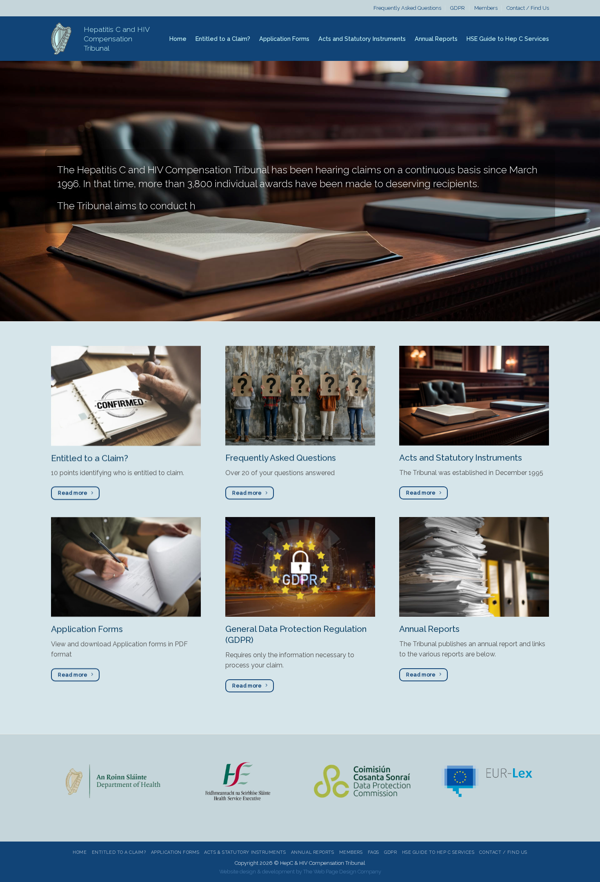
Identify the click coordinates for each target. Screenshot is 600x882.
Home (178, 38)
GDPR (457, 8)
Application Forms (284, 38)
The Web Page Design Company (342, 872)
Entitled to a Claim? (223, 38)
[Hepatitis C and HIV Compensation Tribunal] (61, 38)
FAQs (373, 852)
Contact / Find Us (528, 8)
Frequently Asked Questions (407, 8)
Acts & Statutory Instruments (245, 852)
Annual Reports (436, 38)
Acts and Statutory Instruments (362, 38)
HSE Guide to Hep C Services (508, 38)
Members (486, 8)
